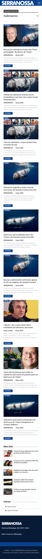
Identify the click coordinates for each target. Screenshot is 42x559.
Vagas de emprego (12, 510)
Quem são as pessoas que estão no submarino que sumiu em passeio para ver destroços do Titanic (21, 374)
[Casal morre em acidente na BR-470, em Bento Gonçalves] (8, 463)
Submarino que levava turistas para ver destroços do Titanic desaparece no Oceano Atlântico (20, 422)
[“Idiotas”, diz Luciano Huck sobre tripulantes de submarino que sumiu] (21, 311)
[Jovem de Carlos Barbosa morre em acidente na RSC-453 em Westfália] (8, 453)
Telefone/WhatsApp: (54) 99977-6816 (15, 528)
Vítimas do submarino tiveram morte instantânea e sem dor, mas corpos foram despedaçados (21, 97)
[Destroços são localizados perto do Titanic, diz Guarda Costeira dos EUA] (21, 220)
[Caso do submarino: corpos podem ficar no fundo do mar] (21, 128)
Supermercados (11, 506)
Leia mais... (8, 65)
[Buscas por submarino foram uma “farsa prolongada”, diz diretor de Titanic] (21, 35)
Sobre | (4, 534)
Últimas (7, 25)
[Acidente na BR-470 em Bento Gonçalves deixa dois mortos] (8, 482)
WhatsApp (18, 534)
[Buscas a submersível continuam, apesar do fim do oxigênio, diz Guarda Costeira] (21, 266)
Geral (6, 70)
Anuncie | (10, 534)
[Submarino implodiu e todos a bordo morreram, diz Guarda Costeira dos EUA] (21, 173)
